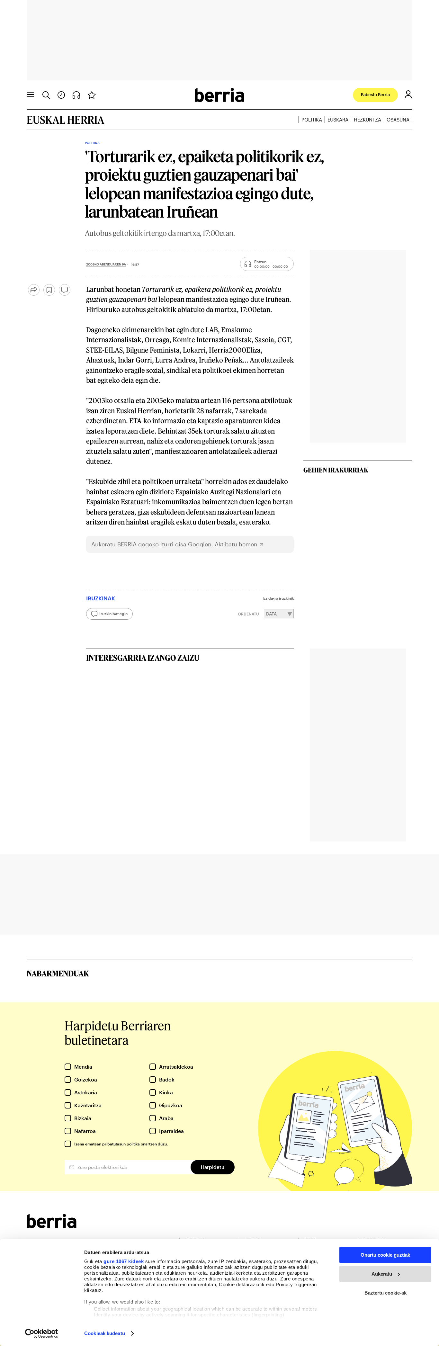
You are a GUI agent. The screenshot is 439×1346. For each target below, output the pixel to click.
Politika (311, 119)
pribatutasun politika (121, 1144)
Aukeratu (382, 1274)
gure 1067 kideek (123, 1261)
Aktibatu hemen (236, 544)
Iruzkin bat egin (113, 613)
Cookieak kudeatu (104, 1333)
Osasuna (398, 119)
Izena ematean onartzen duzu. (121, 1144)
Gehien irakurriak (335, 470)
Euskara (337, 119)
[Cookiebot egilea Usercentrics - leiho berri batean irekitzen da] (41, 1333)
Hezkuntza (367, 119)
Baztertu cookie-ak (385, 1293)
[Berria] (51, 1226)
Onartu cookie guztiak (385, 1255)
